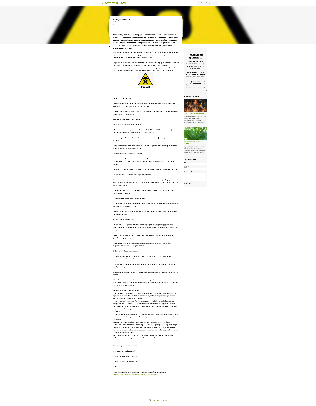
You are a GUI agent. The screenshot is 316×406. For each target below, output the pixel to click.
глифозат (116, 374)
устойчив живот (153, 374)
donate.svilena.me (158, 403)
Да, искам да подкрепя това (195, 82)
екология (127, 374)
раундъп (143, 374)
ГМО (122, 374)
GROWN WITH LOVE (114, 2)
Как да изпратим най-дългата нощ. (194, 113)
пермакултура (136, 374)
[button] (114, 25)
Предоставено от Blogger (159, 400)
